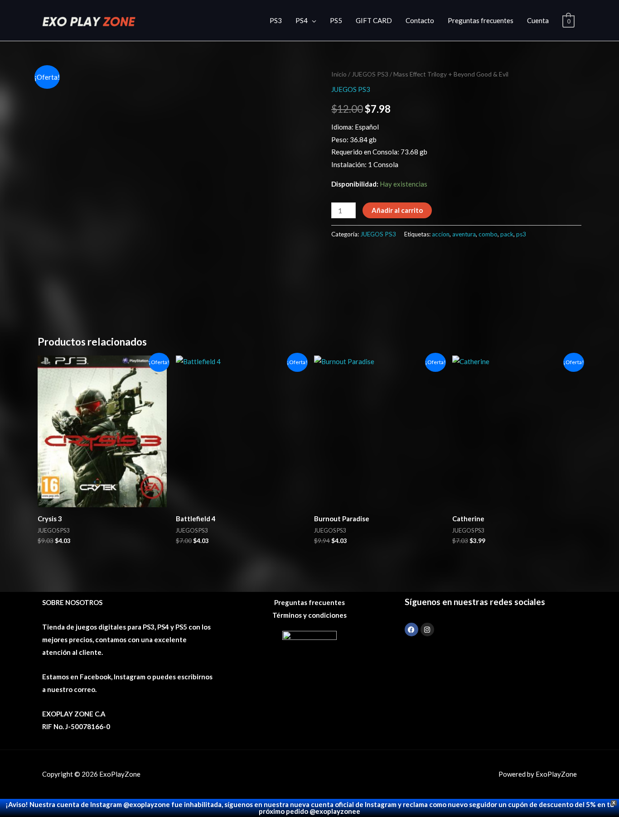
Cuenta (538, 20)
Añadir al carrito (397, 210)
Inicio (339, 74)
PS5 (336, 20)
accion (441, 234)
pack (506, 234)
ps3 (521, 234)
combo (488, 234)
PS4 (301, 20)
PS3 (276, 20)
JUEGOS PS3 (370, 74)
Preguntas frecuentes (480, 20)
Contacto (420, 20)
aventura (464, 234)
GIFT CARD (374, 20)
